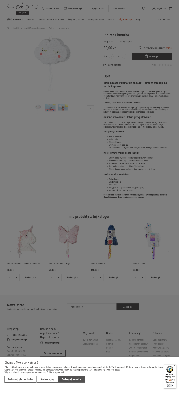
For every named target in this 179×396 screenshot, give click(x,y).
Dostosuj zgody (47, 379)
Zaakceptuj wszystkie (71, 379)
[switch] (170, 385)
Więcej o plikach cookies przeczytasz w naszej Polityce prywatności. (35, 372)
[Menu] (174, 366)
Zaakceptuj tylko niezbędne (20, 379)
